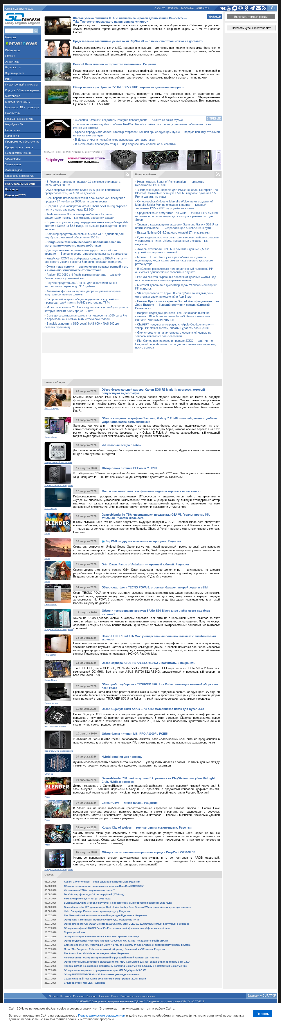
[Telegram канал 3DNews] (253, 8)
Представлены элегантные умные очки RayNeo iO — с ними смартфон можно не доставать (138, 41)
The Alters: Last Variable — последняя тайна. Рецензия (96, 953)
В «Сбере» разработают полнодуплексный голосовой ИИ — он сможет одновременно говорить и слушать (176, 270)
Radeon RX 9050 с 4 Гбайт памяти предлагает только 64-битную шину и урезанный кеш (83, 276)
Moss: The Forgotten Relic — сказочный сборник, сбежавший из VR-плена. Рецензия (114, 949)
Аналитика (12, 61)
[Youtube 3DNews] (229, 8)
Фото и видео (13, 170)
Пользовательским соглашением (101, 1015)
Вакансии (15, 195)
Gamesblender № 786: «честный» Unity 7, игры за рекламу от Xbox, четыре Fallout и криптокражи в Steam (127, 945)
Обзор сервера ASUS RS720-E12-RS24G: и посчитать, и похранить (148, 663)
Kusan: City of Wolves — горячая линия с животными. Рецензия (147, 827)
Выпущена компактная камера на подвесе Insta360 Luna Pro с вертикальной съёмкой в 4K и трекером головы (86, 317)
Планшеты (12, 136)
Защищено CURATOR (261, 995)
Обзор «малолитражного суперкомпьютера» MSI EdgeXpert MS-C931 (105, 970)
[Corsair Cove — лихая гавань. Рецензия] (58, 809)
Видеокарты (13, 67)
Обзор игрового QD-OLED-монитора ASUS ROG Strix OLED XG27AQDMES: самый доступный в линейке (126, 923)
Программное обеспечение (22, 141)
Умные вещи (13, 164)
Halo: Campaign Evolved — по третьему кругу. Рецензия (97, 911)
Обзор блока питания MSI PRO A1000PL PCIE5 (135, 733)
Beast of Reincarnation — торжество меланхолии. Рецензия (115, 64)
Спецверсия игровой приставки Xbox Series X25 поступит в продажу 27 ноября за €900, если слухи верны (85, 199)
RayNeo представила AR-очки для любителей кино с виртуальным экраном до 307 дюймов (81, 284)
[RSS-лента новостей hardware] (127, 174)
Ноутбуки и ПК (14, 124)
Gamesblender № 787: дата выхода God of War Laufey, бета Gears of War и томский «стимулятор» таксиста (127, 907)
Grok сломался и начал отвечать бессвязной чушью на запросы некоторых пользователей (173, 334)
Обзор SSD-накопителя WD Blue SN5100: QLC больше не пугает (102, 919)
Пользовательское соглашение (138, 996)
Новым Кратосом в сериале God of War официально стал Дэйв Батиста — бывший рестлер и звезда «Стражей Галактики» (177, 305)
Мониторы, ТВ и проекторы (22, 107)
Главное (214, 16)
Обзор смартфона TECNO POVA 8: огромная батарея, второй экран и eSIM (155, 587)
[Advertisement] (132, 364)
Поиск (114, 996)
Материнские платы (18, 101)
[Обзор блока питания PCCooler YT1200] (58, 474)
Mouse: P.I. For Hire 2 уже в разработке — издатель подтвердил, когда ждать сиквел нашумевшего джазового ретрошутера (174, 261)
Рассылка (187, 8)
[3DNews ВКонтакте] (223, 8)
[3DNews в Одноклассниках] (247, 8)
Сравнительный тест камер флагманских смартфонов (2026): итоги (105, 978)
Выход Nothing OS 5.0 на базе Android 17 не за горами (173, 232)
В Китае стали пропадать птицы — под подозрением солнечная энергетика (125, 144)
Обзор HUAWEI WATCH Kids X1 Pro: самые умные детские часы (101, 974)
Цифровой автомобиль (19, 175)
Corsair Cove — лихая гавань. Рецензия (130, 802)
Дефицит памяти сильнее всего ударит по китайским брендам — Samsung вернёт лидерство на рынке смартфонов (86, 252)
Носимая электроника (19, 118)
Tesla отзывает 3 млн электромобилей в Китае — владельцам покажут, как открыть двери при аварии (79, 216)
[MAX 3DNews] (235, 8)
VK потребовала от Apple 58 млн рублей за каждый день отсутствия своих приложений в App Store (174, 294)
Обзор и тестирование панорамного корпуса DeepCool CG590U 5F (148, 852)
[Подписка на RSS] (264, 8)
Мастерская (12, 96)
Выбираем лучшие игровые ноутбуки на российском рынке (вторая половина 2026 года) (118, 902)
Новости (10, 37)
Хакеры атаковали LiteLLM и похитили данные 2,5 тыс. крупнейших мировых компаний (172, 250)
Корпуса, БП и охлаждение (22, 90)
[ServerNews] (22, 43)
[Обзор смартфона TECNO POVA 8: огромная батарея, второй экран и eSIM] (58, 593)
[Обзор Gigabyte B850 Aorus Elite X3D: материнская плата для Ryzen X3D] (58, 715)
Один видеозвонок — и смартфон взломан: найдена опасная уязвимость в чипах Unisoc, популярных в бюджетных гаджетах (177, 241)
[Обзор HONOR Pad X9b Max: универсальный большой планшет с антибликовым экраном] (58, 643)
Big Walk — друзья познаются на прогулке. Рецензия (143, 541)
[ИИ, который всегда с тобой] (58, 451)
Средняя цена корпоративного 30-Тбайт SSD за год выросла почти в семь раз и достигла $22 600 (86, 207)
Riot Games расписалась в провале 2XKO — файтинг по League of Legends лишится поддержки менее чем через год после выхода (175, 344)
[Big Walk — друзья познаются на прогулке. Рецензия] (58, 547)
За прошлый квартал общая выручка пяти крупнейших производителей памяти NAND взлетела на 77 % (82, 301)
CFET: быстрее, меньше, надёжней (85, 982)
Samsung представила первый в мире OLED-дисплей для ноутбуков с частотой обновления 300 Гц (84, 235)
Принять (263, 1013)
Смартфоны (13, 158)
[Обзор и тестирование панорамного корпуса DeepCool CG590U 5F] (58, 858)
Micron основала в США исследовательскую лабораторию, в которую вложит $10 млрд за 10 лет (86, 309)
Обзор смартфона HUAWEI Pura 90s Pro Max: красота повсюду (101, 936)
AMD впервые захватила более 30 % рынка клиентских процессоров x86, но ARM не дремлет (82, 191)
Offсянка (10, 56)
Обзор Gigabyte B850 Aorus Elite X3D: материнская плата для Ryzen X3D (153, 709)
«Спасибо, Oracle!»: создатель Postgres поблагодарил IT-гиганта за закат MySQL (129, 120)
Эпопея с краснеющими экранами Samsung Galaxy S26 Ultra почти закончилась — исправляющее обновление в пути (176, 226)
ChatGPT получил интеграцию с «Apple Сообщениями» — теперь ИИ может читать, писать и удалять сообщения (174, 326)
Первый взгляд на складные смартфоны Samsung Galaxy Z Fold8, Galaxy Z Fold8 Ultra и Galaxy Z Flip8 (125, 966)
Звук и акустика (14, 73)
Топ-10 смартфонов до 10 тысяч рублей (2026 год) (94, 894)
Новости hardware (55, 174)
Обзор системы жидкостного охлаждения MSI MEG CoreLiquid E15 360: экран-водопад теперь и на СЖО (127, 961)
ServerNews (51, 680)
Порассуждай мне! (75, 932)
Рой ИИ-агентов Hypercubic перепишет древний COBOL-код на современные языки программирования (175, 278)
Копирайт (104, 996)
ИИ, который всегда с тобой (121, 445)
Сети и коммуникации (18, 153)
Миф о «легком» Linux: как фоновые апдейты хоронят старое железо (151, 491)
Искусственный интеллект (21, 84)
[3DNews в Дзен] (241, 8)
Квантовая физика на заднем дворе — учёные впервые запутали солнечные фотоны (83, 293)
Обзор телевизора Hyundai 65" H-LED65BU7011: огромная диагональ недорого (128, 87)
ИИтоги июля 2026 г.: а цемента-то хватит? (89, 890)
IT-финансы (12, 50)
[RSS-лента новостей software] (218, 174)
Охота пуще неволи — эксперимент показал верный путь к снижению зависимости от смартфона (86, 268)
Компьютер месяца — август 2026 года (87, 898)
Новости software (145, 174)
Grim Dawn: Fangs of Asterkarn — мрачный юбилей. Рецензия (145, 564)
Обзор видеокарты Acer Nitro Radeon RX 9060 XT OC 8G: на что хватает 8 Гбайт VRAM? (116, 940)
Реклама (173, 8)
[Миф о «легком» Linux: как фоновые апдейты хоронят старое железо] (58, 497)
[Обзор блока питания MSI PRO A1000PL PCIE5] (58, 740)
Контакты (202, 8)
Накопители (12, 113)
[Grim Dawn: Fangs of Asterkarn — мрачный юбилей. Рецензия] (58, 570)
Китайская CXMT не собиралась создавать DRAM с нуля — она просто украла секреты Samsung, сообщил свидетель (86, 260)
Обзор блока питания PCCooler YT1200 (129, 468)
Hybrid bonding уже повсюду (122, 756)
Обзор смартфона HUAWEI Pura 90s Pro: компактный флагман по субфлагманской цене (117, 928)
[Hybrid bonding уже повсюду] (58, 763)
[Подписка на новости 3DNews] (258, 8)
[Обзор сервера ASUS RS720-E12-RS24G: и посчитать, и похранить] (58, 669)
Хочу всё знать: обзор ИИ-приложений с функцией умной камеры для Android (111, 957)
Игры (8, 78)
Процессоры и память (19, 147)
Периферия (12, 130)
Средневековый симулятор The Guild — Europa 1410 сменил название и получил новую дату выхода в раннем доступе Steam (176, 216)
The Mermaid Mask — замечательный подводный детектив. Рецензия (105, 915)
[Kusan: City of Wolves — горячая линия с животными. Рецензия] (58, 833)
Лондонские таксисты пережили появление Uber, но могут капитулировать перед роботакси (83, 243)
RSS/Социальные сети (20, 183)
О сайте (160, 8)
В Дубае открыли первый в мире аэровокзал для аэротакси (115, 139)
